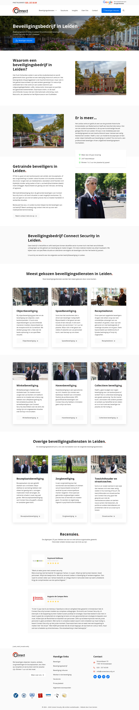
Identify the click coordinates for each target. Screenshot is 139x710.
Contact (95, 10)
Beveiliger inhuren (112, 10)
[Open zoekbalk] (123, 10)
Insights (75, 10)
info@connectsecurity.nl (106, 671)
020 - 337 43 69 (102, 667)
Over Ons (85, 10)
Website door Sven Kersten (88, 707)
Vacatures (64, 10)
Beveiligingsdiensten (46, 10)
